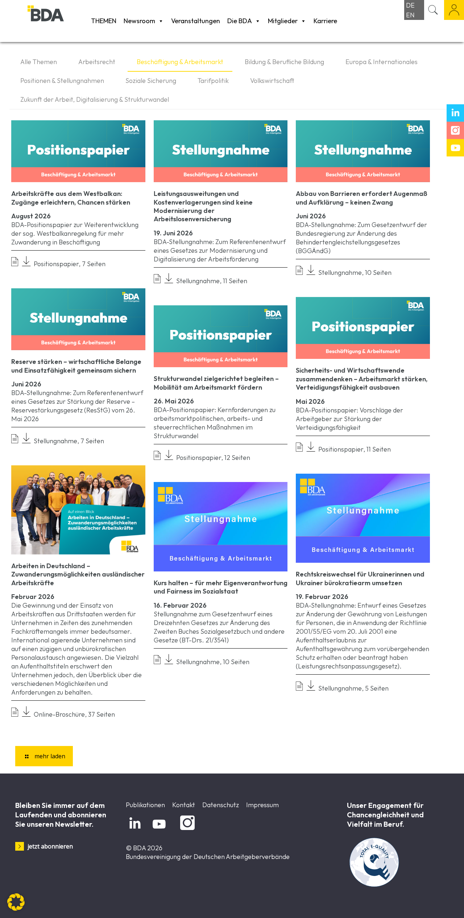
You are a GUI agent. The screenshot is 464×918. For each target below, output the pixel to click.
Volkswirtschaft (272, 80)
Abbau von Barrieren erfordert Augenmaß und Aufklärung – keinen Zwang (361, 197)
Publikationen (145, 805)
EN (410, 15)
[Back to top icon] (429, 903)
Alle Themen (38, 62)
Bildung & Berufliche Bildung (284, 62)
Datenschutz (220, 805)
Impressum (262, 805)
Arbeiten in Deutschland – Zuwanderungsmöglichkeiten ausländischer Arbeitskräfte (78, 574)
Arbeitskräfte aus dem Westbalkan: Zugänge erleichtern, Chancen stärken (70, 197)
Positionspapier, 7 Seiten (68, 264)
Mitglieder (283, 21)
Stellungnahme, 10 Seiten (353, 272)
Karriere (325, 21)
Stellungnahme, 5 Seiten (352, 688)
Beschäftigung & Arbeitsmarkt (180, 62)
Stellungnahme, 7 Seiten (67, 441)
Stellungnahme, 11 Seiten (210, 281)
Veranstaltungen (195, 21)
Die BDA (239, 21)
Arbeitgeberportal (454, 10)
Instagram (186, 830)
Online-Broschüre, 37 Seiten (73, 714)
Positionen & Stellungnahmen (62, 80)
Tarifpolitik (213, 80)
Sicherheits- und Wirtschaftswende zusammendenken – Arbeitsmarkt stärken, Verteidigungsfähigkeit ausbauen (361, 378)
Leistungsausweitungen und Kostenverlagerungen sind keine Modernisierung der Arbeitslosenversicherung (203, 206)
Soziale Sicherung (150, 80)
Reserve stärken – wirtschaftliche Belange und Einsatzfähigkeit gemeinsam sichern (76, 365)
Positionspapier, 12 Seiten (211, 457)
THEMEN (103, 21)
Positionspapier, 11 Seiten (353, 449)
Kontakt (183, 805)
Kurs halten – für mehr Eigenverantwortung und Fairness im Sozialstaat (220, 587)
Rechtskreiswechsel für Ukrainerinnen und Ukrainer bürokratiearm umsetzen (360, 578)
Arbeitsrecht (96, 62)
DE (410, 5)
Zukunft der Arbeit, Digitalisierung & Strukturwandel (94, 99)
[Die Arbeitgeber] (57, 21)
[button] (16, 902)
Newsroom (139, 21)
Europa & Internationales (381, 62)
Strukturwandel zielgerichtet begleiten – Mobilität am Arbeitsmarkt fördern (216, 382)
